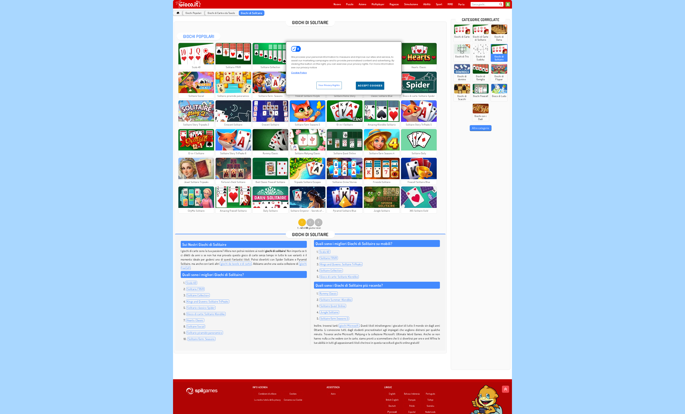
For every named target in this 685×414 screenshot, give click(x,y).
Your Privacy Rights (329, 85)
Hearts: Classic (195, 320)
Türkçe (430, 399)
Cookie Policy (299, 72)
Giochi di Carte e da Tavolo (221, 12)
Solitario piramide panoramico (204, 332)
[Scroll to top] (505, 389)
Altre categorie (480, 128)
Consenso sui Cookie (293, 399)
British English (392, 399)
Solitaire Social (195, 326)
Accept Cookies (370, 85)
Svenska (430, 405)
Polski (412, 405)
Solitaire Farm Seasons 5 (334, 318)
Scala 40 (191, 283)
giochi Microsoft (349, 325)
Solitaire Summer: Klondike (335, 299)
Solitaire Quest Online (332, 306)
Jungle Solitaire (329, 312)
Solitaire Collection (198, 295)
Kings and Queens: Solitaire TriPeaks (207, 301)
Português (430, 393)
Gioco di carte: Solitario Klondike (206, 314)
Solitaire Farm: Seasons (201, 339)
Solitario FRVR (195, 289)
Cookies (293, 393)
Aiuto (333, 393)
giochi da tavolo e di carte (236, 263)
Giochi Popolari (193, 12)
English (392, 393)
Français (412, 399)
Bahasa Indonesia (412, 393)
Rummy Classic (328, 293)
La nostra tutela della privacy (267, 399)
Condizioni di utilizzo (267, 393)
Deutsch (392, 405)
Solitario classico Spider (201, 308)
